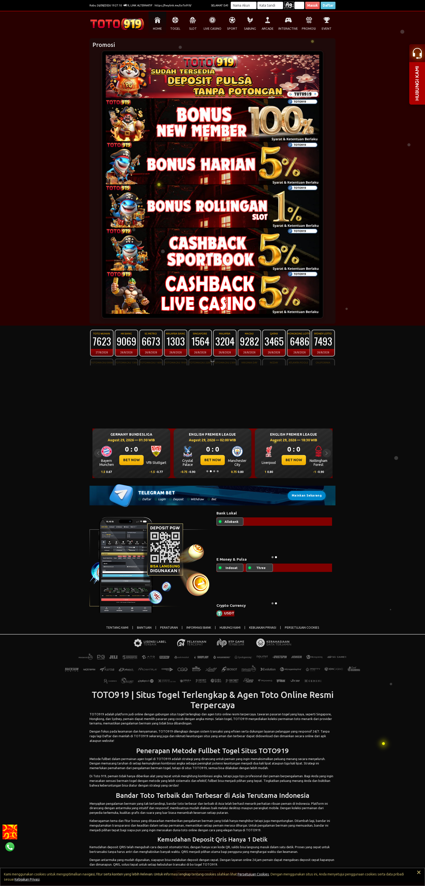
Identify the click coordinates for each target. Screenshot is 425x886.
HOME (157, 28)
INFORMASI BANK (198, 631)
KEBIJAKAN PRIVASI (262, 631)
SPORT (232, 28)
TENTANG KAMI (117, 631)
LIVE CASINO (212, 28)
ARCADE (267, 28)
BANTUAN (144, 631)
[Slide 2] (211, 471)
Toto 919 (99, 780)
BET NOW (131, 460)
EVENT (327, 28)
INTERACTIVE (288, 28)
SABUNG (250, 28)
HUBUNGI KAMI (230, 631)
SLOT (193, 28)
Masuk (312, 5)
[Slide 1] (207, 471)
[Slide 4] (218, 471)
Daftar (328, 5)
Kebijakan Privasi (27, 879)
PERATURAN (169, 631)
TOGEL (175, 28)
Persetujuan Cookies (253, 874)
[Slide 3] (214, 471)
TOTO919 (97, 718)
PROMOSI (309, 28)
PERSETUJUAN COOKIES (302, 631)
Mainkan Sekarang (307, 495)
